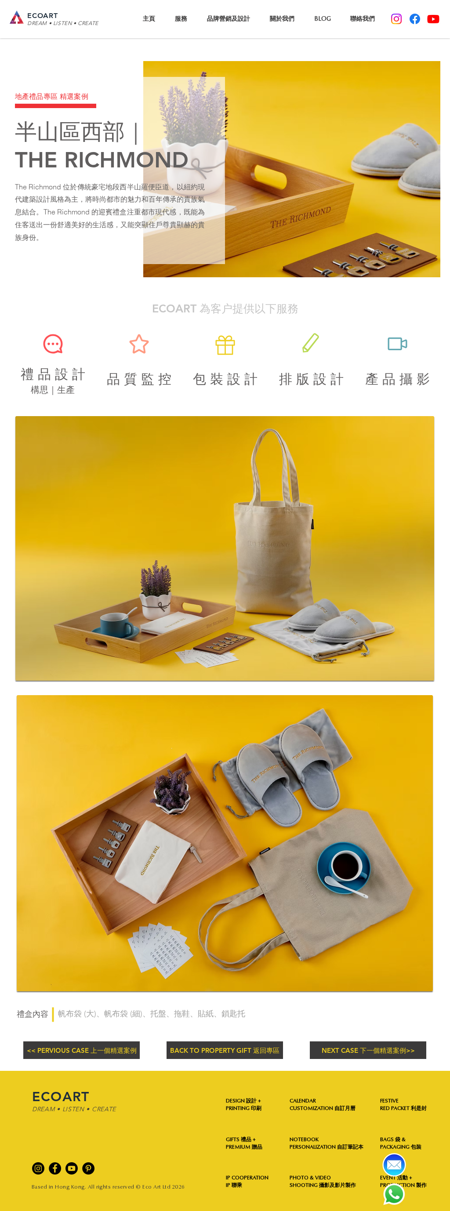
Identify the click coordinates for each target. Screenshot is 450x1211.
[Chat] (52, 344)
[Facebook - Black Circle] (55, 1168)
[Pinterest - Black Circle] (88, 1168)
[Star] (138, 344)
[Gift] (225, 345)
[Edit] (311, 344)
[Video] (397, 344)
